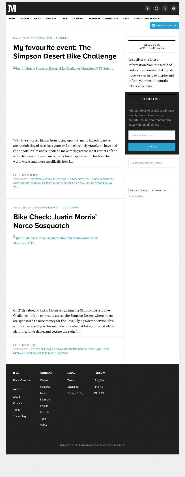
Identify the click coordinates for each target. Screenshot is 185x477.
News (43, 393)
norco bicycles (78, 179)
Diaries (34, 175)
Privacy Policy (75, 393)
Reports (44, 412)
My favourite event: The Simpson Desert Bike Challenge (65, 51)
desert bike (38, 349)
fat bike (61, 179)
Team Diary (19, 416)
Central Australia (43, 179)
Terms (71, 380)
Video (43, 425)
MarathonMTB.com (12, 11)
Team (16, 409)
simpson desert (41, 183)
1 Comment (63, 38)
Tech (33, 345)
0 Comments (71, 207)
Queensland (21, 183)
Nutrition (45, 399)
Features (45, 386)
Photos (44, 406)
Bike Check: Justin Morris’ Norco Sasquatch (55, 221)
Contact (17, 403)
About (16, 397)
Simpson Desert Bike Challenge (73, 183)
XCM (15, 187)
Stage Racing (103, 183)
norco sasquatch (102, 179)
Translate (139, 196)
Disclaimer (73, 386)
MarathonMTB (67, 349)
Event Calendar (22, 380)
